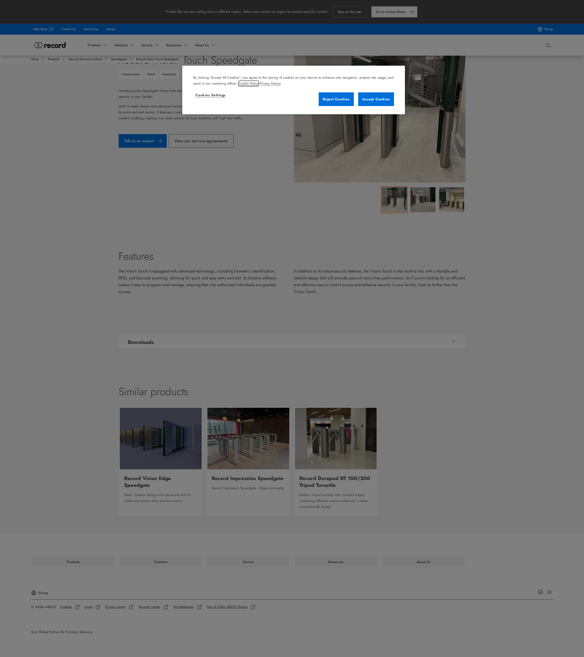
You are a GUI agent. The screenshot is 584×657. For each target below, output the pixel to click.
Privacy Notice (270, 83)
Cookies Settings (211, 95)
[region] (293, 90)
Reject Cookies (336, 99)
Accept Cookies (376, 99)
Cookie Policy (248, 83)
